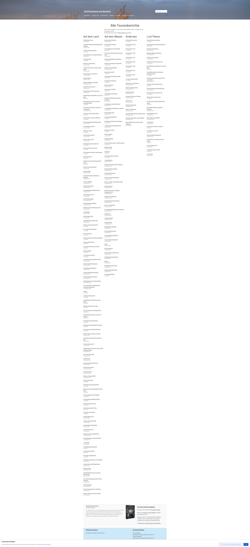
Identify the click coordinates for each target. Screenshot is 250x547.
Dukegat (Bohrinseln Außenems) (111, 200)
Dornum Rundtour (108, 248)
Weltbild (153, 512)
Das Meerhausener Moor (89, 135)
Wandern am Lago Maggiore (132, 83)
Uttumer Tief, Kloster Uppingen (111, 177)
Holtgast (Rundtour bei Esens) (111, 155)
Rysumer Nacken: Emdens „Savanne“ (92, 333)
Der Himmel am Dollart (88, 367)
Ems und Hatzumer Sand (110, 231)
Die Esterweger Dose (88, 216)
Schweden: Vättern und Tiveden (133, 96)
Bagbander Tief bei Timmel (110, 265)
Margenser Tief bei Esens (110, 196)
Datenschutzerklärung (46, 544)
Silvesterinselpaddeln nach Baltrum (112, 59)
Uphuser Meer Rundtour (110, 173)
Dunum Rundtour (108, 134)
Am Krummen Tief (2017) (89, 451)
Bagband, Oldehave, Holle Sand (90, 82)
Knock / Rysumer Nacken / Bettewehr (92, 489)
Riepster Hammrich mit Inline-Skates (92, 493)
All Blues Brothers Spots (131, 40)
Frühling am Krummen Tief (89, 403)
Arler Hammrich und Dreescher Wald (91, 329)
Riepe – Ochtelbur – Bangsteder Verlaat (113, 181)
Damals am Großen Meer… (89, 63)
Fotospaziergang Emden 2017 (90, 446)
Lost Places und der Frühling (90, 408)
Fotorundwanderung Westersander (91, 190)
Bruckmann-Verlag (155, 509)
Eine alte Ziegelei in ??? (88, 344)
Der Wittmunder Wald (88, 199)
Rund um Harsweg (87, 233)
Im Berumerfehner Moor (88, 242)
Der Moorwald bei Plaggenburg (90, 263)
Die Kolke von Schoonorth (89, 86)
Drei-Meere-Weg (87, 59)
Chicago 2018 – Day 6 (130, 61)
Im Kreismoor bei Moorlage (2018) (91, 384)
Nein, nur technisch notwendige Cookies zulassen (231, 544)
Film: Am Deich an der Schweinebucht (92, 310)
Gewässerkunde (108, 222)
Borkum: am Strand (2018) (89, 376)
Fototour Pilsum (87, 171)
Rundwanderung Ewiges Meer (90, 425)
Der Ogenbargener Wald (88, 126)
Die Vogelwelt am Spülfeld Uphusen (91, 399)
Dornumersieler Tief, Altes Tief (111, 252)
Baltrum (106, 261)
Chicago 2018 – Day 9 (130, 48)
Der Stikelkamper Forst (88, 194)
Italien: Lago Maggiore (131, 109)
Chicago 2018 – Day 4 (130, 70)
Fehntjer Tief (107, 213)
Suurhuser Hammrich (88, 429)
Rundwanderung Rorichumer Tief (91, 143)
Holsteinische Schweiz (131, 105)
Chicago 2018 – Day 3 (130, 74)
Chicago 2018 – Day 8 (130, 53)
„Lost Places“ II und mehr (89, 255)
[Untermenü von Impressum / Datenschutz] (134, 15)
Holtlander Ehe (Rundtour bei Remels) (113, 121)
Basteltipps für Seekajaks (110, 226)
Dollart (106, 244)
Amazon (145, 512)
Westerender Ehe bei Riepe (110, 168)
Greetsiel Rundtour (108, 138)
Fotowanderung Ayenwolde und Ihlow (92, 259)
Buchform (152, 507)
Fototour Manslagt (87, 181)
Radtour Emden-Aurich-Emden (90, 306)
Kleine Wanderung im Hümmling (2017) (92, 438)
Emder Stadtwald (87, 484)
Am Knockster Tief (87, 371)
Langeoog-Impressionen (89, 295)
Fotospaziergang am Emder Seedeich (92, 281)
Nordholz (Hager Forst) (88, 416)
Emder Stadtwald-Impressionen (90, 272)
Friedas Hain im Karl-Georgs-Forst (91, 91)
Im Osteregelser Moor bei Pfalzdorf (91, 395)
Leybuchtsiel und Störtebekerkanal (91, 464)
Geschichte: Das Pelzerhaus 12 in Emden (92, 325)
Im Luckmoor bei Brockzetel (89, 229)
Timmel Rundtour (108, 160)
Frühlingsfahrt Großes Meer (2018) (112, 76)
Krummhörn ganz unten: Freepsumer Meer (114, 143)
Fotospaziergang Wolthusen (89, 268)
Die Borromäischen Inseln (132, 87)
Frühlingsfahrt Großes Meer (110, 93)
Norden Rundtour (108, 186)
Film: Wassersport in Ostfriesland (112, 48)
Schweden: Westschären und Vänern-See (135, 113)
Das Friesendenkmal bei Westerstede (92, 122)
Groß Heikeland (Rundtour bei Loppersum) (114, 209)
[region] (125, 543)
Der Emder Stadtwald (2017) (89, 455)
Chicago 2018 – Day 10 (131, 44)
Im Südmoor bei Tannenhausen (90, 320)
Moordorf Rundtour (108, 85)
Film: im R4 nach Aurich (88, 354)
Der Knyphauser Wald (88, 186)
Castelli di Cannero (130, 92)
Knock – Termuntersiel (109, 205)
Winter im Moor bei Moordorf (90, 167)
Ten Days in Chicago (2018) (132, 79)
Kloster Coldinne (87, 78)
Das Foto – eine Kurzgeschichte (90, 224)
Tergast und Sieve (108, 218)
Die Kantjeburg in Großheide (89, 203)
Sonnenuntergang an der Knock (90, 363)
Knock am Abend (87, 250)
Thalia (149, 512)
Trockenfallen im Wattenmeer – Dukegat (113, 108)
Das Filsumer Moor (87, 156)
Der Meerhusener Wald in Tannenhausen (92, 152)
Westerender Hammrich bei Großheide (113, 164)
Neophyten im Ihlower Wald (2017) (91, 433)
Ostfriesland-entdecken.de (92, 505)
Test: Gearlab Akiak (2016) (110, 117)
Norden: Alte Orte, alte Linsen (90, 148)
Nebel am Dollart (87, 468)
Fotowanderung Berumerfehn (90, 276)
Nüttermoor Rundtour (109, 130)
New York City (129, 100)
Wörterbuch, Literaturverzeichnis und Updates (150, 523)
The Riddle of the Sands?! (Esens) (112, 104)
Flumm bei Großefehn (109, 274)
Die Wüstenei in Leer (88, 40)
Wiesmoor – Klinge (87, 130)
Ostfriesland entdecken (97, 11)
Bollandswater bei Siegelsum (111, 257)
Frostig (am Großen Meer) (89, 412)
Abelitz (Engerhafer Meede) (110, 270)
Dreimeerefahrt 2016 (109, 112)
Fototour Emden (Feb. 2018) (89, 421)
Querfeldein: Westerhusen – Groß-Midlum (93, 459)
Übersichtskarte (122, 32)
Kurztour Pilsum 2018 (88, 380)
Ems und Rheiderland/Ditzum (111, 235)
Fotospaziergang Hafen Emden (90, 220)
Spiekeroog (107, 151)
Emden (85, 291)
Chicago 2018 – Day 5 (130, 66)
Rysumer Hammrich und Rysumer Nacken (93, 237)
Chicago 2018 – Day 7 (130, 57)
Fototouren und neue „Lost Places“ (91, 246)
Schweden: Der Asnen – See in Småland (135, 118)
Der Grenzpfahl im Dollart (110, 44)
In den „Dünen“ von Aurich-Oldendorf (91, 117)
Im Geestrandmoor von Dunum (90, 73)
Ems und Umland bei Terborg (111, 239)
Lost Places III (86, 211)
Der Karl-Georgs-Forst (88, 139)
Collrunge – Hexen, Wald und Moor (91, 113)
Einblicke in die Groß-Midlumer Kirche (92, 207)
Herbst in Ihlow (86, 358)
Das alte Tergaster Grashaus (90, 50)
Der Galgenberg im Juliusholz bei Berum (92, 54)
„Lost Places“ (86, 442)
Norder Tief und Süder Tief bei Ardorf (113, 63)
